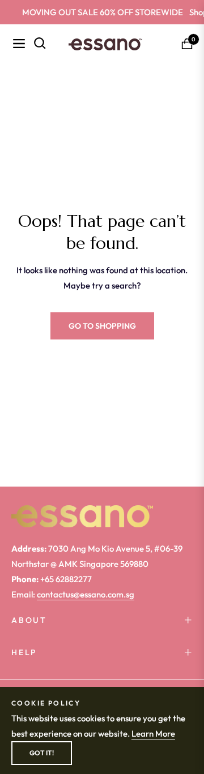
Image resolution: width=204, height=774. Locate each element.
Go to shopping (102, 326)
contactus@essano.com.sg (85, 594)
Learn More (153, 733)
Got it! (41, 753)
